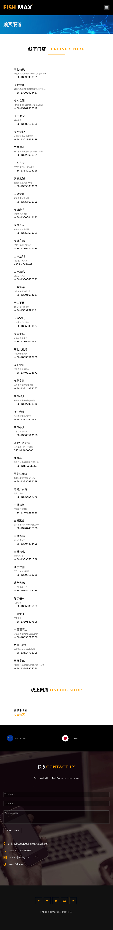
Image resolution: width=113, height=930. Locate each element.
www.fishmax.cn (17, 864)
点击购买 (19, 714)
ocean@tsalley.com (20, 857)
